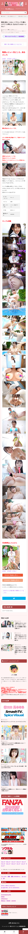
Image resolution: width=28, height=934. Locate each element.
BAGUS (8, 900)
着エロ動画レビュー (10, 8)
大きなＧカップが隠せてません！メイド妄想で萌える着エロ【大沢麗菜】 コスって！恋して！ (21, 650)
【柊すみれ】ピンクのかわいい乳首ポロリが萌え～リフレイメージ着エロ (20, 637)
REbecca (3, 900)
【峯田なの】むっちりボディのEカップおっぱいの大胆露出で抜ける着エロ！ (20, 625)
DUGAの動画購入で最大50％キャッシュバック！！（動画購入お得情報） (13, 845)
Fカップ (4, 31)
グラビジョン (4, 898)
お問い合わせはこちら (14, 923)
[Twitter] (14, 598)
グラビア (15, 31)
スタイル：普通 (20, 31)
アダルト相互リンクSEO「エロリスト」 (9, 912)
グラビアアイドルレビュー (21, 8)
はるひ (9, 32)
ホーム (2, 8)
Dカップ (18, 861)
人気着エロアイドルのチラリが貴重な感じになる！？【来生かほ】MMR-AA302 (13, 743)
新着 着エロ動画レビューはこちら (13, 44)
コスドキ (13, 900)
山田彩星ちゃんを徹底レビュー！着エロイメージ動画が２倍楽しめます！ (13, 790)
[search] (25, 12)
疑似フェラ (13, 32)
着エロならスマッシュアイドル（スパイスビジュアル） (13, 721)
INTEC (3, 896)
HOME (3, 16)
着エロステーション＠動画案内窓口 (18, 926)
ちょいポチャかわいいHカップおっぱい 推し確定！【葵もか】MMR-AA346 (13, 767)
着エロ (17, 32)
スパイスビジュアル (6, 894)
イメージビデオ (9, 31)
